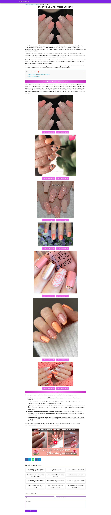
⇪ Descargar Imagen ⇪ (48, 132)
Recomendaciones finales (34, 76)
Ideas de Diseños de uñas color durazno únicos (39, 74)
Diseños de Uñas (24, 1)
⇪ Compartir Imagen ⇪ (62, 132)
